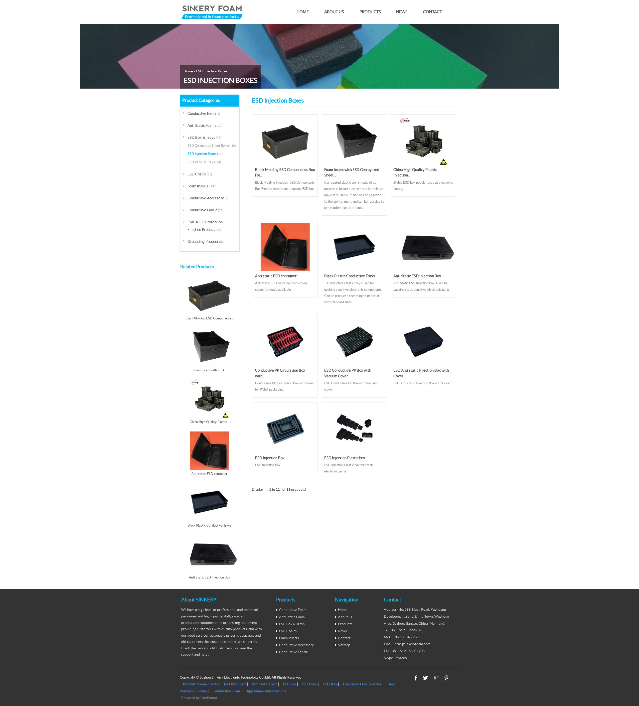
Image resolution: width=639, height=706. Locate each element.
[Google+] (436, 678)
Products (370, 12)
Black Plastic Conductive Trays (349, 276)
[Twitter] (425, 678)
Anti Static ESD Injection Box (417, 276)
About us (334, 12)
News (401, 12)
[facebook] (416, 678)
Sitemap (344, 645)
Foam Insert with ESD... (209, 370)
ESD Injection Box (270, 458)
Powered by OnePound (199, 698)
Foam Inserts (202, 186)
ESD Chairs (199, 174)
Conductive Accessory (207, 198)
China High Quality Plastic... (209, 422)
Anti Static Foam (204, 125)
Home (303, 12)
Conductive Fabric (205, 210)
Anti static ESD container (276, 276)
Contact (432, 12)
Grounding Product (205, 241)
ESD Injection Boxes (205, 154)
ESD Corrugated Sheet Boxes (212, 145)
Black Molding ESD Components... (209, 318)
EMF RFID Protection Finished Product (205, 226)
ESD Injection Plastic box (344, 458)
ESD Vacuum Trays (204, 162)
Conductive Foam (203, 113)
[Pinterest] (446, 678)
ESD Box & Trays (204, 137)
